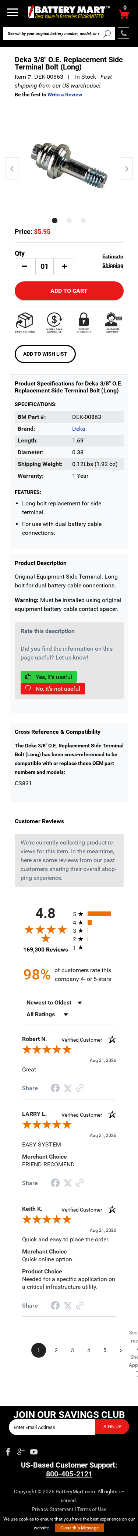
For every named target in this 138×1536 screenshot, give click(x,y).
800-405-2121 (69, 1473)
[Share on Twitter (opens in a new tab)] (67, 1088)
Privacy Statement (53, 1509)
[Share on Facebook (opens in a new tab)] (55, 1088)
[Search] (107, 33)
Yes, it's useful (53, 676)
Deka (78, 428)
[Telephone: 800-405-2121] (123, 33)
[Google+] (21, 1450)
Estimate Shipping (112, 260)
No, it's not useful (57, 688)
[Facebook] (8, 1450)
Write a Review (64, 94)
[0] (124, 16)
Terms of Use (91, 1509)
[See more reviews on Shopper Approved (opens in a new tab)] (80, 1088)
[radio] (94, 913)
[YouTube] (34, 1450)
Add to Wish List (45, 354)
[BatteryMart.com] (68, 11)
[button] (24, 266)
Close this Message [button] (79, 1527)
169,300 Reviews (45, 949)
